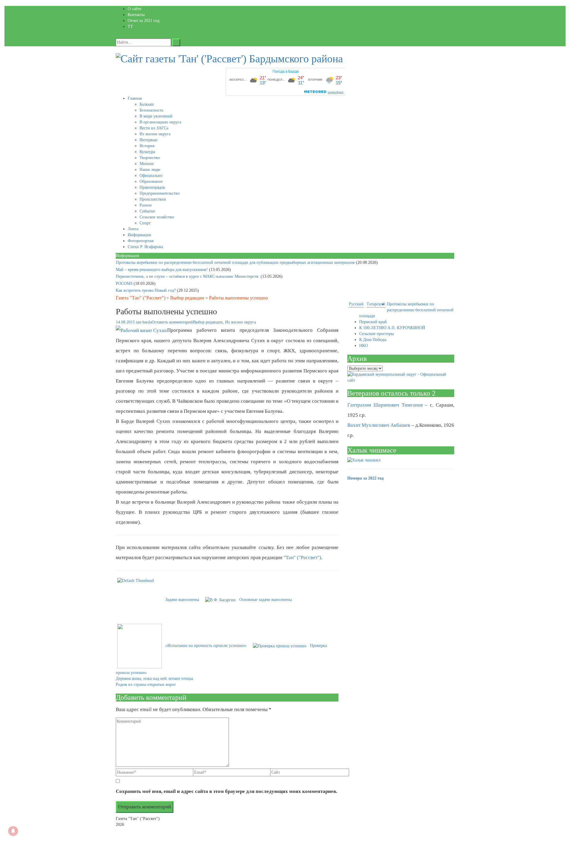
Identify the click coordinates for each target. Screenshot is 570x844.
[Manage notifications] (13, 831)
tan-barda (144, 322)
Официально (151, 175)
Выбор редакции (187, 297)
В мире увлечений (156, 116)
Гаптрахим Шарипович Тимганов (385, 405)
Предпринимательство (160, 193)
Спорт (145, 223)
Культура (147, 152)
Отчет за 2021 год (143, 20)
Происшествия (153, 199)
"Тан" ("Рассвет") (302, 557)
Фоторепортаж (141, 241)
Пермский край (373, 322)
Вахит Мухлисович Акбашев (378, 425)
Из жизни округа (155, 134)
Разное (146, 205)
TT (130, 26)
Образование (151, 181)
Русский (356, 304)
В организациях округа (160, 122)
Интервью (148, 140)
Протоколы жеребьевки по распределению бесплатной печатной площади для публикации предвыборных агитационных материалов (236, 262)
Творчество (150, 158)
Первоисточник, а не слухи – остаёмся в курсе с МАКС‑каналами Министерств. (188, 276)
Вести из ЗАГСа (154, 128)
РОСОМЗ (125, 283)
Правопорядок (152, 187)
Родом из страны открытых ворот (146, 684)
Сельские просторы (376, 333)
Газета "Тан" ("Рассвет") (140, 297)
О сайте (134, 9)
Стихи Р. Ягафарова (145, 247)
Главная (135, 98)
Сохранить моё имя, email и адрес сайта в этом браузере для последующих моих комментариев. (226, 791)
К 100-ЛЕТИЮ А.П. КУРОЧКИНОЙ (392, 328)
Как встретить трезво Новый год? (146, 290)
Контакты (136, 14)
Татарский (376, 304)
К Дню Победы (372, 339)
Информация (139, 235)
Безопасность (151, 110)
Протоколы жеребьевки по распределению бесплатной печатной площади (406, 310)
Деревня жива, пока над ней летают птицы (154, 678)
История (147, 146)
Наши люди (150, 169)
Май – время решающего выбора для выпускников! (162, 269)
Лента (133, 229)
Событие (147, 211)
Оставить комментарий (172, 322)
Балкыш (147, 104)
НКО (363, 345)
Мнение (147, 163)
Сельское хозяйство (157, 217)
